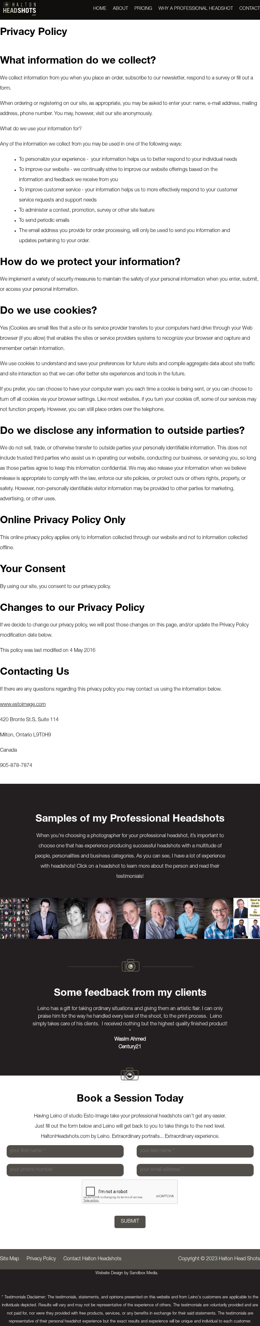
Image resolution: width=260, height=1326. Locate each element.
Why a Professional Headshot (196, 9)
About (120, 9)
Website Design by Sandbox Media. (127, 1273)
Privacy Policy (41, 1259)
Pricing (143, 9)
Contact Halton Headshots (92, 1259)
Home (100, 9)
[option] (14, 918)
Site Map (9, 1259)
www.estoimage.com (23, 704)
